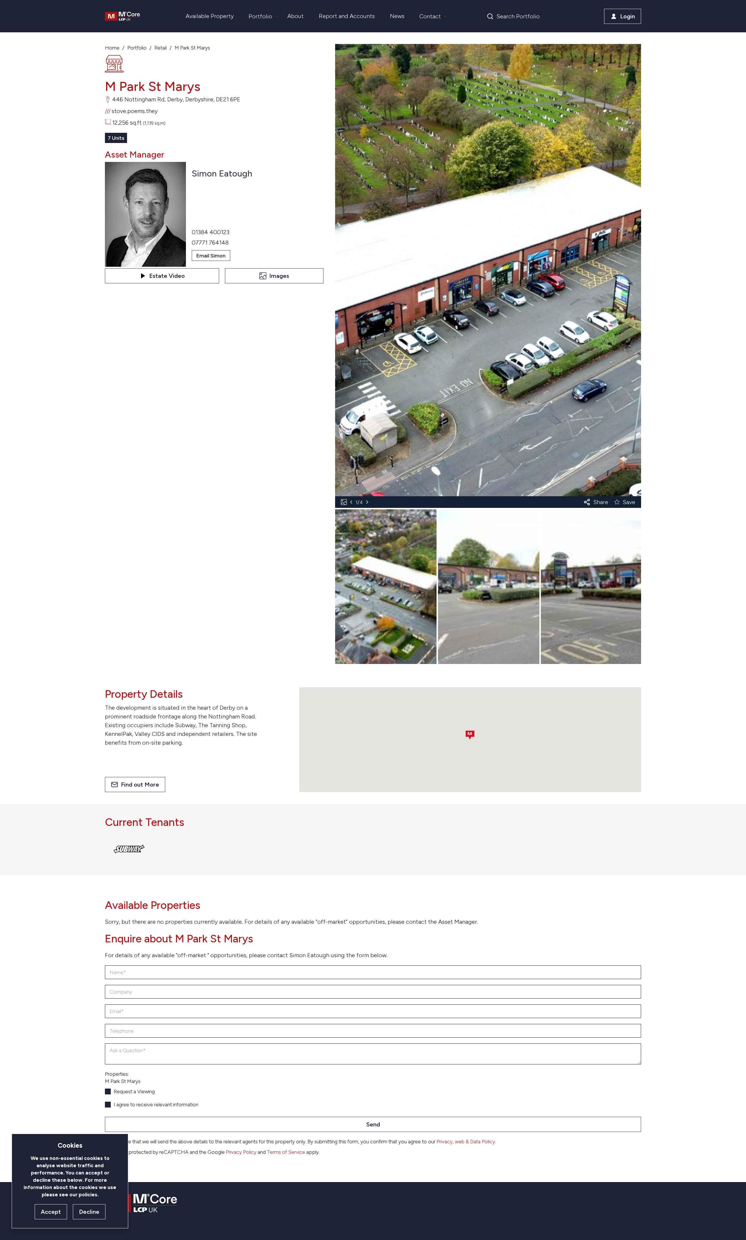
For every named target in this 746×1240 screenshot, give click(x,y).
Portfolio (137, 48)
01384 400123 (210, 232)
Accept (51, 1211)
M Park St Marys (192, 48)
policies (88, 1194)
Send (373, 1124)
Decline (89, 1211)
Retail (160, 48)
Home (112, 48)
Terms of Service (286, 1152)
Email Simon (211, 255)
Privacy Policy (241, 1152)
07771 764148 (210, 242)
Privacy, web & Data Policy (466, 1141)
